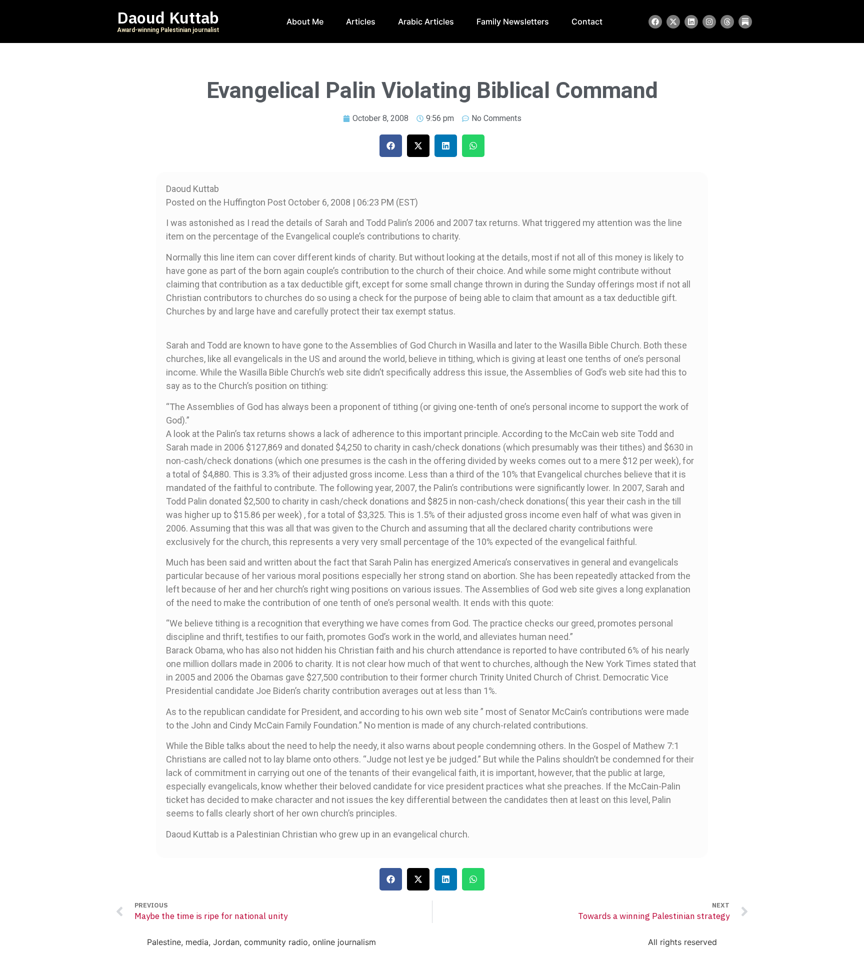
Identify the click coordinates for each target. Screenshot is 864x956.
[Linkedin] (691, 21)
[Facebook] (655, 21)
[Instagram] (709, 21)
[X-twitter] (673, 21)
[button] (391, 145)
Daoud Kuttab (168, 18)
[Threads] (727, 21)
